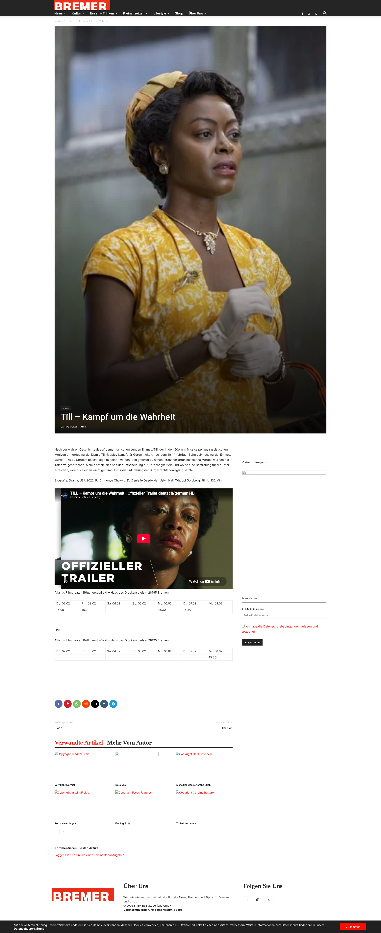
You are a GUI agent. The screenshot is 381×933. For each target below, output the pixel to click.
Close (58, 728)
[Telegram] (113, 704)
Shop (179, 13)
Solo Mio (120, 784)
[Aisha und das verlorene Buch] (204, 767)
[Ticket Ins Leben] (204, 805)
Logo (179, 910)
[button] (324, 13)
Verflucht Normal (65, 784)
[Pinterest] (68, 704)
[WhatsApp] (77, 704)
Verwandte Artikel (79, 742)
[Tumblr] (104, 704)
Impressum (165, 910)
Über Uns (196, 13)
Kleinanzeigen (133, 13)
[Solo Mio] (143, 767)
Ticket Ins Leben (186, 823)
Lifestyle (159, 13)
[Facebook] (302, 13)
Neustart (68, 21)
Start (57, 21)
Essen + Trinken (102, 13)
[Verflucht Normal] (83, 767)
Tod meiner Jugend (66, 823)
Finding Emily (122, 823)
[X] (316, 13)
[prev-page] (57, 831)
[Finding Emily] (143, 805)
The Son (227, 728)
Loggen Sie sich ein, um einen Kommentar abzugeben (89, 855)
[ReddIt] (86, 704)
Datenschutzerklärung (138, 910)
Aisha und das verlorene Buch (193, 784)
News (58, 13)
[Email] (95, 704)
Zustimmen (353, 926)
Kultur (76, 13)
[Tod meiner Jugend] (83, 805)
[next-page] (63, 831)
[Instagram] (309, 13)
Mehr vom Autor (129, 742)
